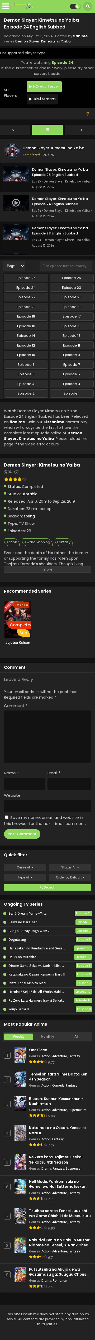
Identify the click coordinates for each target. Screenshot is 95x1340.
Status (68, 867)
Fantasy (63, 542)
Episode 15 (71, 326)
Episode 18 (26, 316)
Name (11, 773)
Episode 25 (71, 277)
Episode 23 (71, 287)
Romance (60, 1281)
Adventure (59, 1056)
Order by (69, 877)
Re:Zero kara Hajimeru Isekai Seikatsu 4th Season (56, 1160)
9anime (80, 36)
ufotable (29, 494)
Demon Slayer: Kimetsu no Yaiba (43, 41)
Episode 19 (71, 306)
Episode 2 (26, 393)
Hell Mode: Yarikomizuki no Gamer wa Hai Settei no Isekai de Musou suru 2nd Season (60, 1186)
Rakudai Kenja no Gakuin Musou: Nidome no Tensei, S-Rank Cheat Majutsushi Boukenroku (59, 1245)
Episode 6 (26, 374)
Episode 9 (71, 354)
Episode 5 (71, 374)
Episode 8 (26, 364)
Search (49, 887)
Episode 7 (71, 364)
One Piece (38, 1050)
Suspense (73, 1168)
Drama (46, 1168)
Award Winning (37, 542)
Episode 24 (26, 287)
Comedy (58, 1085)
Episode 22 (26, 297)
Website (12, 795)
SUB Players (10, 92)
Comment (15, 705)
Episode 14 (26, 335)
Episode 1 (71, 393)
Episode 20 (26, 306)
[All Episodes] (47, 130)
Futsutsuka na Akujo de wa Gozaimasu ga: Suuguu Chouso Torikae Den (59, 1274)
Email (54, 773)
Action (11, 542)
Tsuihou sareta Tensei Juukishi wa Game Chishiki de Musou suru (60, 1213)
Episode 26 (26, 277)
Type (23, 877)
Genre (24, 867)
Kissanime (54, 422)
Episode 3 (71, 383)
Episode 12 (26, 345)
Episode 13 (71, 335)
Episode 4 (26, 383)
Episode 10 (26, 354)
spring (29, 516)
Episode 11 (71, 345)
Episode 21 (71, 297)
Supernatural (78, 1110)
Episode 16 (26, 326)
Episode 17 (71, 316)
